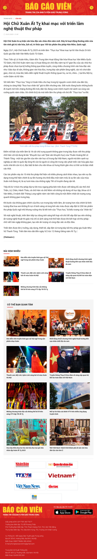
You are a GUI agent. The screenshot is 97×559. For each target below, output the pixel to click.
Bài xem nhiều (12, 251)
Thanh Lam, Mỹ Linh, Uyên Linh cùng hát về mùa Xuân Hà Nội (34, 274)
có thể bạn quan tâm (20, 304)
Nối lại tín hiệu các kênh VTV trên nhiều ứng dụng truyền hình (68, 413)
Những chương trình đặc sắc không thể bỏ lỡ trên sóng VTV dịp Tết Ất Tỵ (34, 288)
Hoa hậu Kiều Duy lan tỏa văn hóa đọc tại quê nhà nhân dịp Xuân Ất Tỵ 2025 (25, 449)
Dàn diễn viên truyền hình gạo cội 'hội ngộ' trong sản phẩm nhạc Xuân (34, 258)
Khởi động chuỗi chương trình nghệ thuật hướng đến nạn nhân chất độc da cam (79, 261)
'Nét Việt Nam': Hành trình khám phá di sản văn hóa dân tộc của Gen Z (69, 449)
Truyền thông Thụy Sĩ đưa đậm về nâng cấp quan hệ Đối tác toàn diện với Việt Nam (79, 275)
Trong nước (8, 18)
